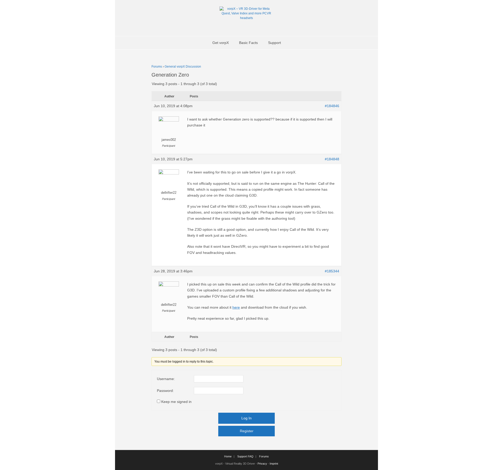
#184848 (332, 159)
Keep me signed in (176, 402)
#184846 (332, 106)
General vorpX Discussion (183, 66)
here (236, 307)
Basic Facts (248, 43)
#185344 (332, 271)
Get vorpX (220, 43)
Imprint (274, 463)
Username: (166, 379)
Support (274, 43)
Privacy (262, 463)
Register (246, 431)
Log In (246, 418)
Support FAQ (245, 456)
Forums (156, 66)
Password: (165, 391)
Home (228, 456)
